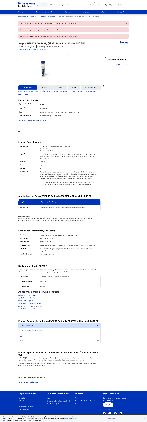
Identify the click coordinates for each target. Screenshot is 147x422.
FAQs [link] (76, 398)
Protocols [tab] (60, 87)
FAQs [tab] (74, 87)
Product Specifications (25, 91)
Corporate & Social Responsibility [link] (57, 401)
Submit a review (25, 49)
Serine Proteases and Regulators (28, 382)
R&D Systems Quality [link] (53, 404)
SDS (21, 340)
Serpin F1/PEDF (34, 16)
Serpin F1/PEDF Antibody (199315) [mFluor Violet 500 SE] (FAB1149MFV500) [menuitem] (78, 16)
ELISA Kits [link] (22, 401)
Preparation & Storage (51, 91)
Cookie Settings (112, 418)
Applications (39, 91)
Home (20, 16)
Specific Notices (89, 91)
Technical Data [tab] (27, 87)
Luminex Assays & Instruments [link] (28, 404)
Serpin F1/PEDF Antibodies (47, 16)
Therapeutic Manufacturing (44, 12)
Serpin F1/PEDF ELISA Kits (26, 298)
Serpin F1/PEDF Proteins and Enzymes (30, 306)
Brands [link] (49, 398)
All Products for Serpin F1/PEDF (28, 295)
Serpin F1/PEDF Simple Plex (27, 309)
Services (68, 12)
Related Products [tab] (90, 87)
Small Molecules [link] (24, 409)
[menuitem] (20, 17)
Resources (86, 12)
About (103, 12)
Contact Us (120, 12)
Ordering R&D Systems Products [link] (85, 401)
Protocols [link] (78, 404)
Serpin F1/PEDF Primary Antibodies (29, 303)
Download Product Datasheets (32, 331)
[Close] (126, 23)
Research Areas (23, 94)
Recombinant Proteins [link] (26, 407)
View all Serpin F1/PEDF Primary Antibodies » (32, 120)
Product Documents (39, 49)
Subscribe (108, 405)
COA (21, 336)
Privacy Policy (68, 418)
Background (64, 91)
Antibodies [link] (22, 398)
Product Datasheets (26, 325)
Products (21, 12)
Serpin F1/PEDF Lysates (25, 301)
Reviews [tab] (44, 87)
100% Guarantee (123, 65)
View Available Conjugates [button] (116, 59)
